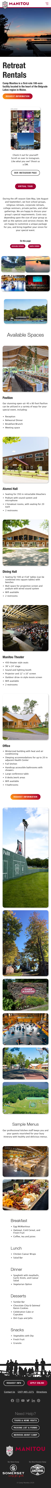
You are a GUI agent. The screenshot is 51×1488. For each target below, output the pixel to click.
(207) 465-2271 (26, 1392)
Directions (41, 1392)
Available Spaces (18, 246)
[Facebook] (12, 1400)
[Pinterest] (38, 1400)
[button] (18, 96)
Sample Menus (34, 246)
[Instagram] (17, 1400)
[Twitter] (28, 1400)
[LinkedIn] (33, 1400)
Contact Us (9, 1392)
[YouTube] (23, 1400)
